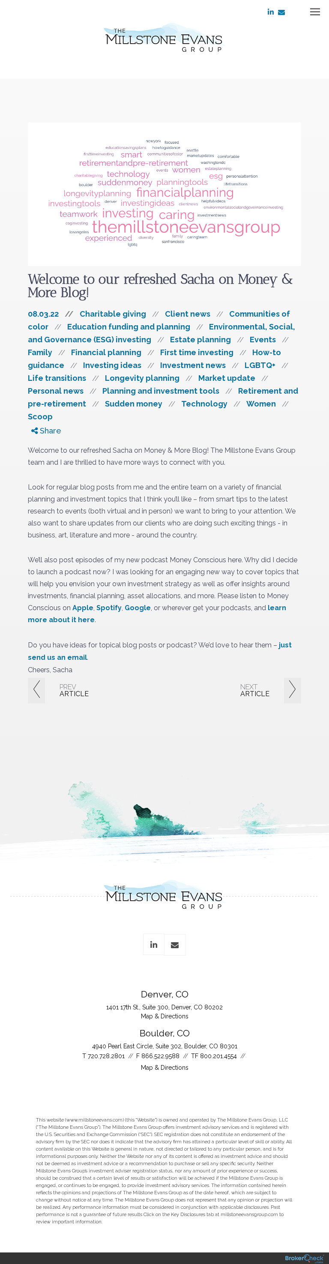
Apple (82, 608)
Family (40, 352)
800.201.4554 (218, 1056)
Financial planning (106, 352)
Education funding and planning (128, 326)
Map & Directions (164, 1016)
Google (138, 608)
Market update (226, 378)
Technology (204, 403)
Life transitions (57, 378)
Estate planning (200, 339)
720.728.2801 (106, 1056)
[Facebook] (39, 445)
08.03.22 (51, 313)
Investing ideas (112, 365)
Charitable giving (113, 313)
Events (263, 339)
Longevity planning (142, 378)
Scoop (40, 416)
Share (49, 430)
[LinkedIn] (39, 465)
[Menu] (310, 11)
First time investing (196, 352)
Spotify (109, 608)
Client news (187, 313)
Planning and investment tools (160, 390)
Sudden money (133, 403)
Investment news (193, 365)
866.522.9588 (160, 1056)
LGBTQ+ (260, 365)
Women (261, 403)
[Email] (39, 475)
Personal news (56, 390)
